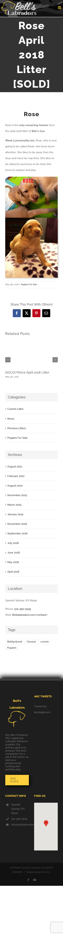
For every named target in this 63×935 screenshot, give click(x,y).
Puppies (11, 647)
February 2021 (15, 476)
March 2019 (14, 504)
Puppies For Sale (29, 284)
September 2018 (17, 533)
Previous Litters (16, 428)
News (10, 418)
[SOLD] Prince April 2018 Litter (27, 372)
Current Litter (15, 409)
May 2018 (13, 562)
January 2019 (15, 514)
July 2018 (13, 543)
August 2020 (15, 485)
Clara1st (31, 641)
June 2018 (13, 552)
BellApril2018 (14, 641)
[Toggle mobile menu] (60, 7)
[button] (46, 823)
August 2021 (14, 466)
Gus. (42, 131)
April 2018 (13, 571)
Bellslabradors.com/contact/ (30, 614)
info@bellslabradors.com (20, 824)
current (44, 641)
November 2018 (17, 523)
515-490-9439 (22, 609)
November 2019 (17, 495)
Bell (34, 131)
